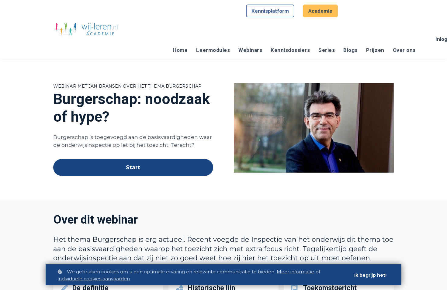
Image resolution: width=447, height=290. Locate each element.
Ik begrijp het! (370, 275)
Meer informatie (295, 272)
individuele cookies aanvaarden (94, 279)
